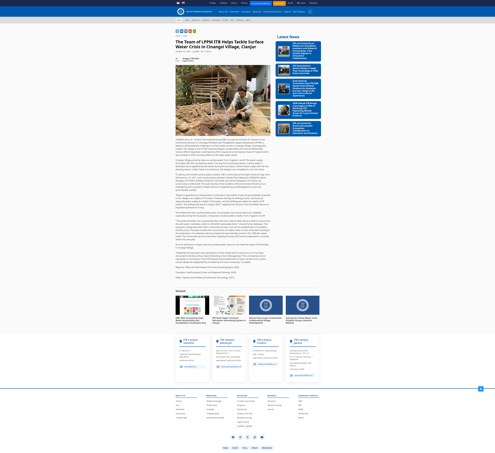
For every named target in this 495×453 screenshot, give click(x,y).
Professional (212, 405)
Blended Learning (244, 417)
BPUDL (301, 417)
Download (180, 409)
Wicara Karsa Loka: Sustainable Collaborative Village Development (265, 320)
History (179, 401)
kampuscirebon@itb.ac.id (267, 364)
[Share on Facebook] (181, 31)
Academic (206, 20)
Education (246, 11)
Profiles (213, 3)
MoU (232, 20)
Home (178, 36)
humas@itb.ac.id (190, 367)
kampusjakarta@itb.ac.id (303, 375)
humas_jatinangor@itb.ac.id (231, 367)
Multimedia (267, 448)
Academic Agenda (244, 426)
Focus (244, 448)
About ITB (223, 11)
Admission (279, 3)
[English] (183, 2)
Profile (225, 20)
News (187, 20)
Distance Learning (244, 413)
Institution (216, 20)
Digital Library (243, 422)
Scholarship (242, 409)
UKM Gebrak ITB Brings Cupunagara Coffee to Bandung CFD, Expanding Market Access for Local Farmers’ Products (305, 109)
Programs (241, 405)
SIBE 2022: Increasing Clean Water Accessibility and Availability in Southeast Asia (191, 320)
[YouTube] (262, 437)
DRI (299, 405)
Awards (287, 11)
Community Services (272, 11)
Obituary (240, 20)
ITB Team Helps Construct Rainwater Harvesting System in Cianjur (229, 320)
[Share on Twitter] (177, 31)
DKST (300, 401)
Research (257, 11)
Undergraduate (213, 413)
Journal (271, 409)
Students (223, 3)
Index (248, 20)
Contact (302, 3)
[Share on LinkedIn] (185, 31)
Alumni (234, 3)
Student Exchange (214, 401)
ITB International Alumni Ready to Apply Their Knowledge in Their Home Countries (305, 69)
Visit (177, 405)
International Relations (261, 3)
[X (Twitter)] (247, 437)
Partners (244, 3)
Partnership (303, 413)
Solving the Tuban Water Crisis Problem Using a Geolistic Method (301, 320)
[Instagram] (240, 437)
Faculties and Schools (246, 401)
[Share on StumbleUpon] (190, 31)
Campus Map (181, 417)
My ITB (290, 3)
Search (314, 3)
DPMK (300, 409)
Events (235, 448)
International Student (215, 417)
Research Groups (275, 405)
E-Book (254, 448)
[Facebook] (233, 437)
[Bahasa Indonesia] (178, 2)
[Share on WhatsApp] (194, 31)
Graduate (210, 409)
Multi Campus (299, 11)
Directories (180, 413)
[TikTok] (254, 437)
